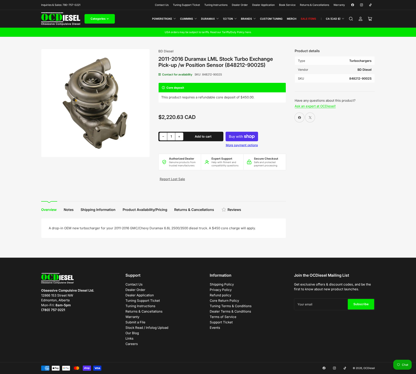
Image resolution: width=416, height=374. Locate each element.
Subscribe (361, 304)
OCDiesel (369, 368)
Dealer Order (240, 4)
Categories (98, 18)
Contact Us (162, 4)
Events (215, 328)
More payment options (242, 145)
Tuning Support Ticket (186, 4)
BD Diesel (166, 51)
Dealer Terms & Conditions (230, 311)
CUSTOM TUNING (271, 18)
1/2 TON (228, 18)
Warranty (339, 4)
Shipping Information (98, 209)
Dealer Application (263, 4)
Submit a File (135, 322)
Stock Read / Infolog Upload (146, 328)
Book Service (287, 4)
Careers (131, 344)
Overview (49, 209)
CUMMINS (186, 18)
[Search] (351, 19)
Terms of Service (223, 317)
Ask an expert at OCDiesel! (315, 106)
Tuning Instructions (216, 4)
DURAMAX (208, 18)
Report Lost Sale (172, 179)
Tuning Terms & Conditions (231, 306)
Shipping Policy (222, 284)
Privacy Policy (221, 290)
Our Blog (132, 333)
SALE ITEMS (308, 18)
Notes (69, 209)
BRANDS (246, 18)
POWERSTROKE (162, 18)
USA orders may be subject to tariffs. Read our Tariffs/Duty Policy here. (208, 32)
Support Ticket (221, 322)
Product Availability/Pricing (145, 209)
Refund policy (220, 295)
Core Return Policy (224, 301)
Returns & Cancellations (314, 4)
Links (129, 338)
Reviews (234, 209)
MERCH (291, 18)
